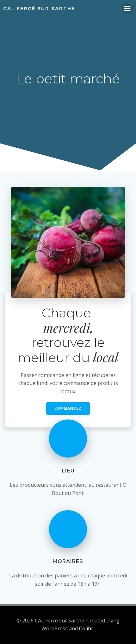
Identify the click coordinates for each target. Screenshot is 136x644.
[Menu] (127, 8)
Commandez (68, 408)
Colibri (87, 628)
